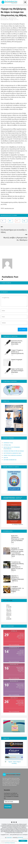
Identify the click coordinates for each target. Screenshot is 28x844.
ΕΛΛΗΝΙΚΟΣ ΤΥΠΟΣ (8, 442)
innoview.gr (20, 837)
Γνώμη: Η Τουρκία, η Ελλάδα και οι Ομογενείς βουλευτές (17, 351)
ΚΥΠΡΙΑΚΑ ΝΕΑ (7, 445)
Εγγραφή (8, 806)
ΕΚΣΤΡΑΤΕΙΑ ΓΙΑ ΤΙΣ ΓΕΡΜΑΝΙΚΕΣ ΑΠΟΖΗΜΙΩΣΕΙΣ (12, 447)
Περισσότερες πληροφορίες (10, 842)
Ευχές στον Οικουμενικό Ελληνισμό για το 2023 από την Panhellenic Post (17, 539)
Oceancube (9, 837)
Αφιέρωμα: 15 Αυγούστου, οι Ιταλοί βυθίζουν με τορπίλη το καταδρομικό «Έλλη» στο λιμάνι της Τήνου (17, 552)
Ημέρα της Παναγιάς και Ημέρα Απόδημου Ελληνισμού (17, 370)
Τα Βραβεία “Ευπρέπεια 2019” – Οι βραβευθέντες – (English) (17, 589)
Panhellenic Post (13, 18)
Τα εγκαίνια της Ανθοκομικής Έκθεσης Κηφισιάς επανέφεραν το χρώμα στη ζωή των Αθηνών (17, 566)
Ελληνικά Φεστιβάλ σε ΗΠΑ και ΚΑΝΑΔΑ (14, 451)
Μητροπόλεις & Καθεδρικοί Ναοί (12, 453)
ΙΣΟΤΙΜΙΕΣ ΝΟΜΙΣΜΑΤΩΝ (10, 459)
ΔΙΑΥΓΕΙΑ (6, 457)
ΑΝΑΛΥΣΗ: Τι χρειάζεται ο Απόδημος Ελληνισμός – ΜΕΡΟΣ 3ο (17, 578)
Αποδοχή (23, 840)
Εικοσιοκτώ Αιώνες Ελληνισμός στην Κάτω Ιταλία (16, 342)
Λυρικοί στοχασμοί (16, 359)
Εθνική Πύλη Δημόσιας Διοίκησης (13, 455)
